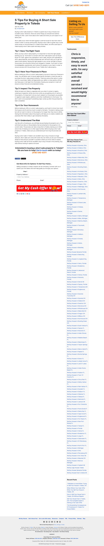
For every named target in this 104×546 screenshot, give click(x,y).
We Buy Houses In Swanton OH (76, 303)
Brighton (43, 527)
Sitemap (79, 518)
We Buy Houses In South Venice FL (77, 325)
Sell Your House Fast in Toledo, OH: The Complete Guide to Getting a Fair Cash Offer (76, 500)
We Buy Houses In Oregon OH (76, 313)
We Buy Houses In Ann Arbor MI (76, 455)
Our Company (40, 13)
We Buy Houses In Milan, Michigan (77, 218)
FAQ (66, 518)
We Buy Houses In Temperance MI (77, 287)
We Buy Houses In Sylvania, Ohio (77, 145)
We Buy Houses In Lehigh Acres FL (77, 361)
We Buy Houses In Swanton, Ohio (77, 181)
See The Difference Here (77, 38)
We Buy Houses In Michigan (75, 448)
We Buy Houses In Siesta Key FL (76, 411)
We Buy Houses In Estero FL (75, 358)
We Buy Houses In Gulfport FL (76, 391)
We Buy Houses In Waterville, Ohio (77, 157)
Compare (61, 518)
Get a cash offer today (45, 518)
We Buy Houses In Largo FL (75, 436)
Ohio (55, 524)
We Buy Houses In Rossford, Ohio (77, 150)
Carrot (63, 544)
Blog (84, 518)
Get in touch (42, 150)
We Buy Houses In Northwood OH (77, 318)
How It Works (20, 13)
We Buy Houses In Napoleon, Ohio (77, 174)
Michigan (59, 524)
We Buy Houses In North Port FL (77, 445)
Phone (19, 180)
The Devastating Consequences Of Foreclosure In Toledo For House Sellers (76, 507)
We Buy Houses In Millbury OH (76, 316)
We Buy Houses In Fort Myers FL (77, 419)
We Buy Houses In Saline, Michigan (77, 216)
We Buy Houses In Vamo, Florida (76, 263)
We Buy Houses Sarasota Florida (76, 252)
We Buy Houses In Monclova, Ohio (77, 160)
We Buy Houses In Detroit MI (75, 282)
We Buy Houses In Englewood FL (77, 416)
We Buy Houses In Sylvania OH (76, 298)
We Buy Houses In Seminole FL (76, 399)
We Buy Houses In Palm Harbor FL (77, 386)
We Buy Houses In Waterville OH (76, 311)
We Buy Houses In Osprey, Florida (77, 284)
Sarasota (56, 527)
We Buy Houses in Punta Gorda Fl (77, 408)
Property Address (22, 174)
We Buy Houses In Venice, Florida (77, 275)
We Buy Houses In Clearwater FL (77, 438)
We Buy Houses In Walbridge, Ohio (77, 186)
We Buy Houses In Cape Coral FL (77, 414)
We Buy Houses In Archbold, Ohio (77, 171)
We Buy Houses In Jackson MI (76, 401)
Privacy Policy (72, 518)
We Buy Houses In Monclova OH (76, 306)
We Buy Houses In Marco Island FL (77, 349)
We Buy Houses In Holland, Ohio (76, 148)
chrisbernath (20, 28)
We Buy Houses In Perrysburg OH (77, 453)
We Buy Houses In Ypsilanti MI (76, 465)
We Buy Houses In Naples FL (75, 351)
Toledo (31, 527)
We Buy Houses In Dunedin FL (76, 389)
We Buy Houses (23, 518)
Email (42, 180)
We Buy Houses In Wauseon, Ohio (77, 176)
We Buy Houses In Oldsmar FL (76, 394)
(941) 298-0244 (74, 538)
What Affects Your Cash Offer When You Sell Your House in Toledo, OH (76, 490)
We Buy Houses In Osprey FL (75, 328)
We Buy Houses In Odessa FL (75, 396)
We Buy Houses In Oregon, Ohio (76, 184)
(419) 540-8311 (81, 5)
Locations (64, 13)
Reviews (30, 13)
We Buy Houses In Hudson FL (76, 372)
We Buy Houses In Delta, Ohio (76, 179)
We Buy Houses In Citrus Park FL (77, 379)
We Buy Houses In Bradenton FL (76, 433)
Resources (55, 518)
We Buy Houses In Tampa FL (75, 426)
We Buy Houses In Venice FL (75, 431)
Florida (62, 524)
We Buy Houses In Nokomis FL (76, 330)
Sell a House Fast (33, 518)
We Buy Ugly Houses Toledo (75, 467)
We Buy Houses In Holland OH (76, 301)
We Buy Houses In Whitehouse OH (77, 308)
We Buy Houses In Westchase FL (76, 342)
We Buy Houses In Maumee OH (76, 458)
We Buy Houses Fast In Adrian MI (77, 473)
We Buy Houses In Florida (74, 428)
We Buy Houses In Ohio (74, 450)
